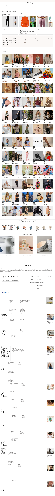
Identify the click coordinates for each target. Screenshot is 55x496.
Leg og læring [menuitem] (3, 439)
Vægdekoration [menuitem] (21, 319)
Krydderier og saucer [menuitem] (4, 353)
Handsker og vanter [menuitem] (11, 365)
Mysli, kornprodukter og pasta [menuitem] (6, 351)
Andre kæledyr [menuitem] (3, 452)
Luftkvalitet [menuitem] (12, 431)
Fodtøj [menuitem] (2, 366)
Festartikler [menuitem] (3, 421)
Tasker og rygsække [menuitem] (11, 362)
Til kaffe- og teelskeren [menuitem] (23, 303)
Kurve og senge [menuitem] (10, 454)
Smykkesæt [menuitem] (3, 406)
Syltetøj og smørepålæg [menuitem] (5, 356)
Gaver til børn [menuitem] (11, 308)
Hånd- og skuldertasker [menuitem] (11, 379)
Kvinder (21, 8)
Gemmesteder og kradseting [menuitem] (12, 453)
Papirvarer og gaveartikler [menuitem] (5, 438)
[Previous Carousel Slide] (23, 44)
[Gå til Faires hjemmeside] (3, 4)
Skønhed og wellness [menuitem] (4, 317)
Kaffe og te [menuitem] (3, 352)
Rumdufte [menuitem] (20, 313)
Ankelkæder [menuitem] (12, 399)
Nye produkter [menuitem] (3, 331)
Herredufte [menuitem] (9, 466)
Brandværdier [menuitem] (3, 298)
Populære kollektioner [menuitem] (4, 297)
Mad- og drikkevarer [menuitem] (4, 315)
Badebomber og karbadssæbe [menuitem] (14, 383)
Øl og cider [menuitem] (13, 347)
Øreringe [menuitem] (2, 405)
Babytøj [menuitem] (2, 442)
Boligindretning (11, 8)
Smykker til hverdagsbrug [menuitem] (12, 309)
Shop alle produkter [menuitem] (4, 343)
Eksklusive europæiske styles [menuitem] (24, 299)
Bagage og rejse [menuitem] (10, 373)
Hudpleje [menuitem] (2, 393)
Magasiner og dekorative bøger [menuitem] (6, 487)
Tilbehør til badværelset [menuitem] (14, 329)
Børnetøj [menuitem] (2, 443)
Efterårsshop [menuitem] (10, 301)
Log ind (46, 4)
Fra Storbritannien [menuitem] (22, 307)
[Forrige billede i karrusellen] (1, 25)
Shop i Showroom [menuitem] (4, 364)
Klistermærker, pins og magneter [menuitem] (6, 423)
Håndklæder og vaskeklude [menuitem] (14, 438)
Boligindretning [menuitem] (3, 314)
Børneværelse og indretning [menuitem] (5, 437)
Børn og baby (41, 8)
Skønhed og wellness (25, 8)
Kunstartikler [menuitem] (14, 415)
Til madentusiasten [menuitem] (22, 302)
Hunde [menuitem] (2, 451)
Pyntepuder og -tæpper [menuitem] (22, 318)
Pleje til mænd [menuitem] (3, 391)
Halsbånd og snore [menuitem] (10, 452)
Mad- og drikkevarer (16, 8)
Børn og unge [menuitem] (3, 486)
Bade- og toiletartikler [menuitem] (14, 433)
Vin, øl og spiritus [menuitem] (4, 348)
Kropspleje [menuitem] (9, 465)
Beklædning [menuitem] (3, 367)
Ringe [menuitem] (2, 409)
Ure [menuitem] (1, 410)
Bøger (49, 8)
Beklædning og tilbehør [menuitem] (11, 451)
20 (33, 221)
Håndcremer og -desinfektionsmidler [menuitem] (15, 385)
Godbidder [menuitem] (9, 460)
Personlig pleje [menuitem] (3, 392)
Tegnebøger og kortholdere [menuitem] (12, 374)
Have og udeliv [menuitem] (12, 319)
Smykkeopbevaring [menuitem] (4, 407)
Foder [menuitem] (9, 455)
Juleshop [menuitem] (10, 302)
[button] (4, 51)
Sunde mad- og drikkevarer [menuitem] (24, 301)
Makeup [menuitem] (2, 390)
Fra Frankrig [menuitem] (22, 308)
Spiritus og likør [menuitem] (14, 348)
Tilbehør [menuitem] (2, 365)
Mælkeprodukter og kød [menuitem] (5, 355)
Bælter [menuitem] (9, 363)
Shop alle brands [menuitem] (3, 342)
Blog (37, 4)
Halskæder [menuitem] (3, 408)
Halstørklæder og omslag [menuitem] (11, 370)
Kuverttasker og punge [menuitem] (11, 364)
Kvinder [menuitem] (2, 316)
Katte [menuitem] (2, 450)
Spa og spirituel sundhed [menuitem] (5, 394)
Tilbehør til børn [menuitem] (3, 441)
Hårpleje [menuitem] (2, 389)
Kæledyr (44, 8)
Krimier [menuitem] (13, 482)
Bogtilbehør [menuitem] (3, 488)
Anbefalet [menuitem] (2, 299)
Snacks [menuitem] (2, 357)
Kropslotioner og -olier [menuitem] (13, 384)
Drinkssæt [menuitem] (13, 352)
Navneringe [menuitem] (12, 400)
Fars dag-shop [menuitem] (11, 299)
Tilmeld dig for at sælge (41, 4)
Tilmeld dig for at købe (51, 4)
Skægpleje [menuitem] (9, 464)
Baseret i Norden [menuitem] (22, 310)
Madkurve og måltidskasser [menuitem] (5, 358)
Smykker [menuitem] (2, 318)
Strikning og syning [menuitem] (15, 417)
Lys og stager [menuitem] (12, 318)
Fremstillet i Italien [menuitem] (22, 311)
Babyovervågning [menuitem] (13, 432)
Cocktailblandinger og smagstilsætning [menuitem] (17, 351)
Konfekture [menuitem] (3, 354)
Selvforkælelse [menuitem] (11, 310)
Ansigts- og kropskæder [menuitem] (14, 401)
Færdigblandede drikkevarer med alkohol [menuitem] (17, 349)
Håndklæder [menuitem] (12, 334)
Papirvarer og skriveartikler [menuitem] (5, 422)
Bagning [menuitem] (2, 349)
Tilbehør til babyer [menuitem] (4, 440)
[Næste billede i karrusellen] (53, 25)
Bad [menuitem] (1, 332)
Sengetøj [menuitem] (2, 333)
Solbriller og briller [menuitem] (10, 371)
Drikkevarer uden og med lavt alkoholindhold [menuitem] (18, 350)
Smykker (30, 8)
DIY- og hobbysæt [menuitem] (14, 416)
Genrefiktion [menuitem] (13, 481)
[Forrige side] (20, 221)
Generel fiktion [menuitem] (14, 480)
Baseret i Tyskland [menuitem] (22, 309)
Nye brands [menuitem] (11, 313)
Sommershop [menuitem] (11, 300)
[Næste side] (35, 221)
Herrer (47, 8)
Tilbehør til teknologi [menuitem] (11, 372)
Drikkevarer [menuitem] (3, 350)
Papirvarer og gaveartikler (35, 8)
